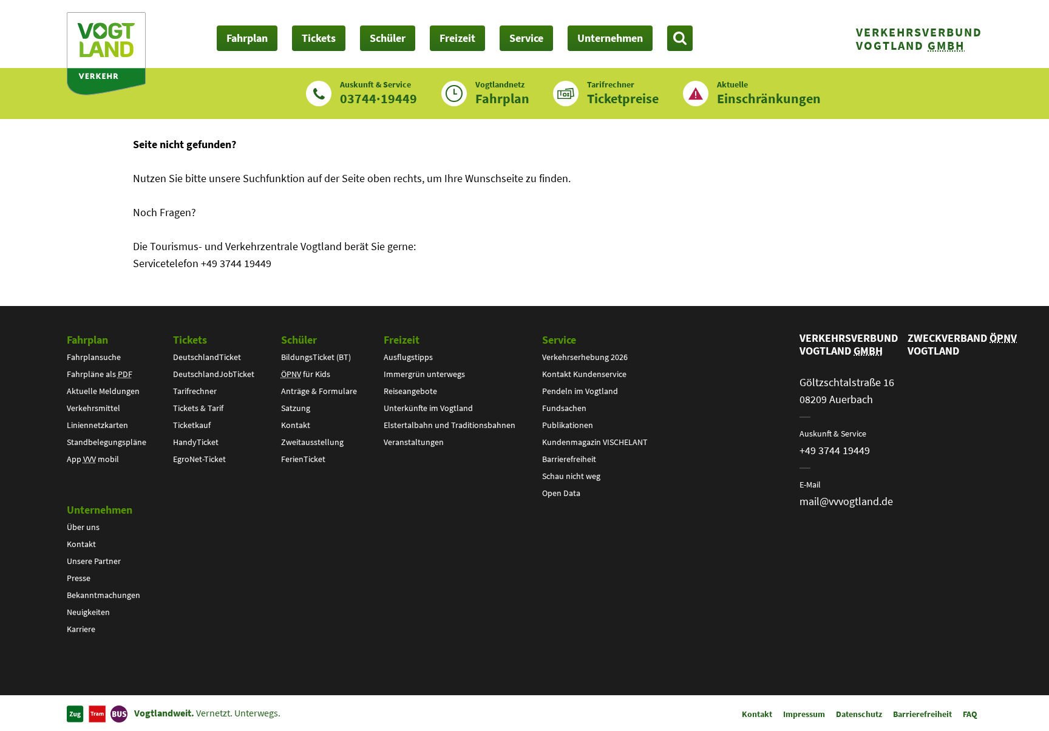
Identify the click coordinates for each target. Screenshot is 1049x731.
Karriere (81, 629)
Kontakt (295, 425)
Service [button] (526, 38)
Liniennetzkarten (97, 425)
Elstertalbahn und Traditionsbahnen (449, 425)
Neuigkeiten (88, 612)
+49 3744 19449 (834, 450)
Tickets (190, 340)
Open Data (561, 493)
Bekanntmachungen (103, 595)
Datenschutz (859, 714)
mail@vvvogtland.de (846, 501)
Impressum (804, 714)
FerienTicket (303, 459)
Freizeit (401, 340)
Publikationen (567, 425)
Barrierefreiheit (569, 459)
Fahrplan (87, 340)
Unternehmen (99, 510)
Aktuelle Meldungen (103, 391)
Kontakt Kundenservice (584, 374)
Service (559, 340)
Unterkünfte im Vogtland (428, 408)
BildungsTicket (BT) (316, 357)
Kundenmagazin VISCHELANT (595, 442)
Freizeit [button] (457, 38)
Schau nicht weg (571, 476)
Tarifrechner (195, 391)
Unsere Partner (94, 561)
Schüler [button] (388, 38)
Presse (78, 578)
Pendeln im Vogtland (580, 391)
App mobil (93, 459)
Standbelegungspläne (106, 442)
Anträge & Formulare (319, 391)
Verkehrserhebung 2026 (585, 357)
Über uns (83, 527)
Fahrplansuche (94, 357)
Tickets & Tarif (198, 408)
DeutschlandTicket (207, 357)
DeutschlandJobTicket (213, 374)
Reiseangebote (410, 391)
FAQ (970, 714)
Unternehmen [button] (610, 38)
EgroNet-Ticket (199, 459)
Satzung (295, 408)
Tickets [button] (319, 38)
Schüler (299, 340)
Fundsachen (564, 408)
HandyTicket (196, 442)
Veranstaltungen (414, 442)
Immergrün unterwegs (424, 374)
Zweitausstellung (312, 442)
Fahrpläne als (99, 374)
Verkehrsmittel (93, 408)
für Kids (305, 374)
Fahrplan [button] (247, 38)
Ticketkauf (192, 425)
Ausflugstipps (408, 357)
